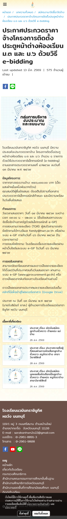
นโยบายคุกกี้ (10, 507)
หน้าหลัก (7, 465)
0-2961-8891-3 (26, 437)
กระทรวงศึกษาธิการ (14, 474)
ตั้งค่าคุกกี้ (24, 513)
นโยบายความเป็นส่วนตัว (38, 503)
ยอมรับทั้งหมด (41, 513)
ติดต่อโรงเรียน (11, 492)
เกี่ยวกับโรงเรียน (12, 469)
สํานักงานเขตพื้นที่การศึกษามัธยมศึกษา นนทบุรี (30, 487)
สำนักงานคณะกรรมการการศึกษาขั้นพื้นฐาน (28, 478)
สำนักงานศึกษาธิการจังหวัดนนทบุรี (23, 483)
